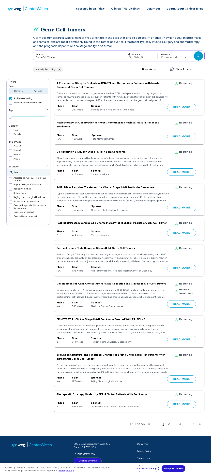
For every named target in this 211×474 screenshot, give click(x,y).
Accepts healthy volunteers (28, 102)
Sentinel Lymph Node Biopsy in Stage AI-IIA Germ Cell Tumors (96, 248)
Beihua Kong (20, 193)
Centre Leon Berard (24, 212)
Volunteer (153, 8)
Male (16, 130)
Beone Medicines (22, 189)
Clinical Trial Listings (125, 8)
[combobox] (78, 56)
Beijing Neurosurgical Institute (29, 197)
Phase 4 (18, 159)
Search (39, 54)
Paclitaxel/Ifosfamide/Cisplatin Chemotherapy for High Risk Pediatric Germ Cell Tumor (112, 222)
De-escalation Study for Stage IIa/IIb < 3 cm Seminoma (91, 151)
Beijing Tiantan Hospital (26, 201)
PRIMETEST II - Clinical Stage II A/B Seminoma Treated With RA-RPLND (101, 319)
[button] (28, 81)
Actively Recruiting (45, 69)
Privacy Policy (144, 451)
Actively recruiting (23, 98)
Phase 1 (17, 146)
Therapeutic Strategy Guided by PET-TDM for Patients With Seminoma (102, 394)
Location (135, 54)
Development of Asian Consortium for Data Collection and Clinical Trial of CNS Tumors (111, 283)
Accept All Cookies (173, 468)
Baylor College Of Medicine (27, 184)
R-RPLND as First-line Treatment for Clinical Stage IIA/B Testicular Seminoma (105, 187)
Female (17, 134)
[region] (105, 468)
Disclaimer (142, 444)
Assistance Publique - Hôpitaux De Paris (30, 179)
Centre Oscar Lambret (25, 216)
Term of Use (143, 458)
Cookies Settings (88, 460)
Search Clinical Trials (90, 8)
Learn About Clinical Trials (185, 8)
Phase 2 (17, 150)
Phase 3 (17, 154)
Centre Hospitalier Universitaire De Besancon (30, 206)
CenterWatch (28, 8)
